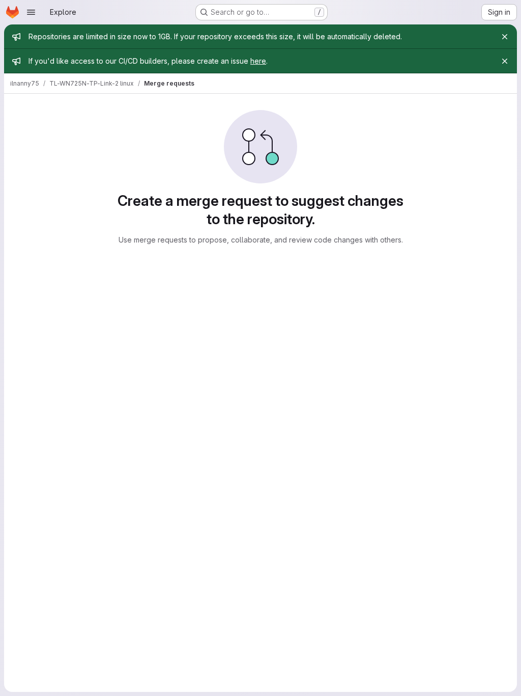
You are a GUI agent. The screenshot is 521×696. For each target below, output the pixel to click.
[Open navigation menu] (31, 12)
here (258, 61)
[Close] (505, 37)
